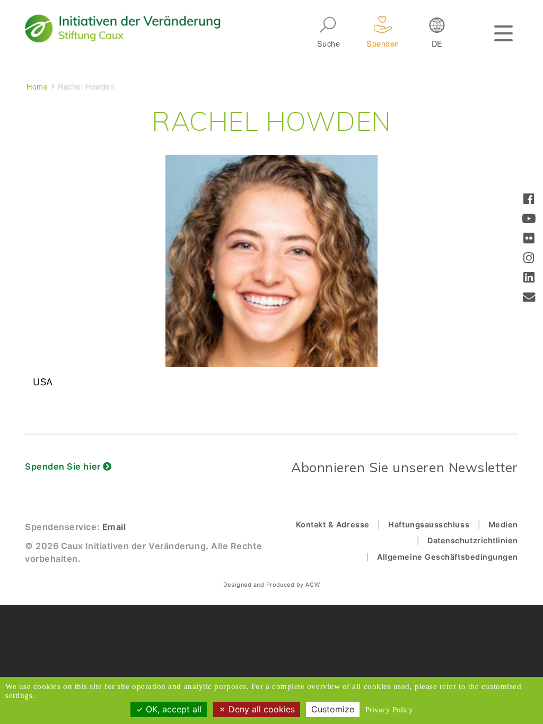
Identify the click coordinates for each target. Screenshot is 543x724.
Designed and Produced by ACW (271, 584)
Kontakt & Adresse (333, 524)
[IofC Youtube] (529, 219)
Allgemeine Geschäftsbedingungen (447, 556)
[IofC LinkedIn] (529, 278)
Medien (503, 524)
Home (37, 86)
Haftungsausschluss (428, 524)
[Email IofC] (529, 298)
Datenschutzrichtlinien (472, 540)
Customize (332, 709)
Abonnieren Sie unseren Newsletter (404, 467)
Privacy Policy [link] (389, 709)
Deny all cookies (260, 709)
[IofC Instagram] (529, 258)
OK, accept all (172, 709)
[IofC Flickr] (529, 239)
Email (114, 527)
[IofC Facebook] (529, 200)
